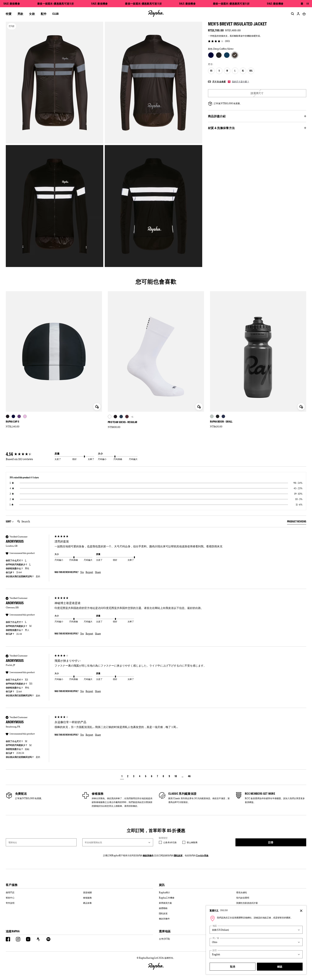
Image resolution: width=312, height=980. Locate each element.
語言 (215, 950)
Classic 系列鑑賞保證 (182, 793)
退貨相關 (87, 892)
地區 (215, 926)
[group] (29, 454)
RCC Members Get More (260, 793)
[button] (122, 776)
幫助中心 (10, 897)
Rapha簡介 (164, 892)
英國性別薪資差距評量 (247, 902)
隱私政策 (178, 855)
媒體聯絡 (163, 908)
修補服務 (97, 793)
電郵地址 (12, 842)
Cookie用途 (202, 855)
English (224, 910)
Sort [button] (9, 521)
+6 (132, 416)
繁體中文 (214, 910)
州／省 (216, 938)
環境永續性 (241, 892)
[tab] (296, 522)
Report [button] (89, 572)
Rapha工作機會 (166, 897)
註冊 (271, 842)
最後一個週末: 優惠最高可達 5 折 (55, 3)
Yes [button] (82, 572)
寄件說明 (10, 902)
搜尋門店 (10, 892)
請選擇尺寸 (257, 93)
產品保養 (87, 902)
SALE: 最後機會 (11, 3)
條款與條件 (148, 855)
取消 (232, 966)
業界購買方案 (165, 902)
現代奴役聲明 (242, 897)
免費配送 (21, 793)
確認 (279, 966)
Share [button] (98, 572)
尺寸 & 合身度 (219, 81)
